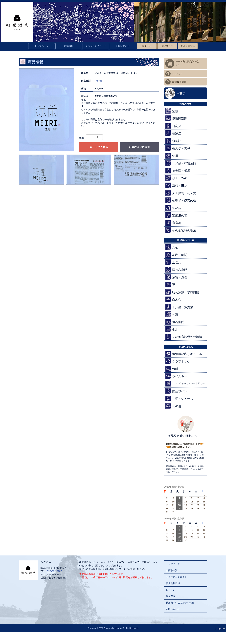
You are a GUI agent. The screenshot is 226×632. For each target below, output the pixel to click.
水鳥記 (176, 141)
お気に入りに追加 (139, 147)
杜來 (175, 314)
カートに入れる (99, 147)
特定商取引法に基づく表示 (180, 602)
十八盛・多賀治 (182, 307)
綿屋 (175, 156)
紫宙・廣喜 (179, 277)
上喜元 (176, 262)
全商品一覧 (172, 570)
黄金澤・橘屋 (181, 170)
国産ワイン (179, 391)
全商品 (181, 93)
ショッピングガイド (95, 46)
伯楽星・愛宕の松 (184, 200)
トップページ (41, 46)
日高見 (176, 126)
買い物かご (167, 46)
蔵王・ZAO (179, 178)
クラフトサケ (181, 361)
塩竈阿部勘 (179, 118)
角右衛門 (178, 322)
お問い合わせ (123, 46)
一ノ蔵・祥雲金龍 (184, 163)
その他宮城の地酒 (184, 230)
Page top (219, 629)
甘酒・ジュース (182, 398)
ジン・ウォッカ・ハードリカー (188, 383)
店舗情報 (68, 46)
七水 (175, 329)
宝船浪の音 (179, 215)
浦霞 (175, 111)
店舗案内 (170, 596)
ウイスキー (179, 376)
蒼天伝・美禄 (181, 148)
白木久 (176, 299)
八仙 (175, 247)
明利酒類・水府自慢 (185, 292)
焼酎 (175, 369)
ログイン (146, 46)
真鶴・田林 (179, 185)
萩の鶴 (176, 208)
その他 (98, 80)
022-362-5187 (54, 571)
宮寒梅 (176, 223)
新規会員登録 (188, 46)
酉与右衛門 (179, 270)
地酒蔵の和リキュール (187, 354)
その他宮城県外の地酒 (187, 337)
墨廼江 (176, 133)
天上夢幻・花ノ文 (184, 193)
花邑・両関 (179, 255)
